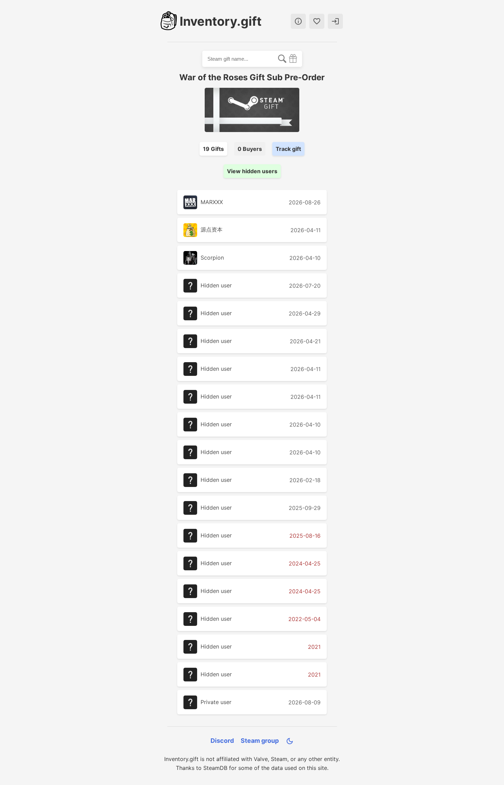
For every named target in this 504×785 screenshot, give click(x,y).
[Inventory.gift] (169, 21)
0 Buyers (250, 148)
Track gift (288, 148)
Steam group (260, 740)
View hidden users (252, 171)
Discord (222, 740)
